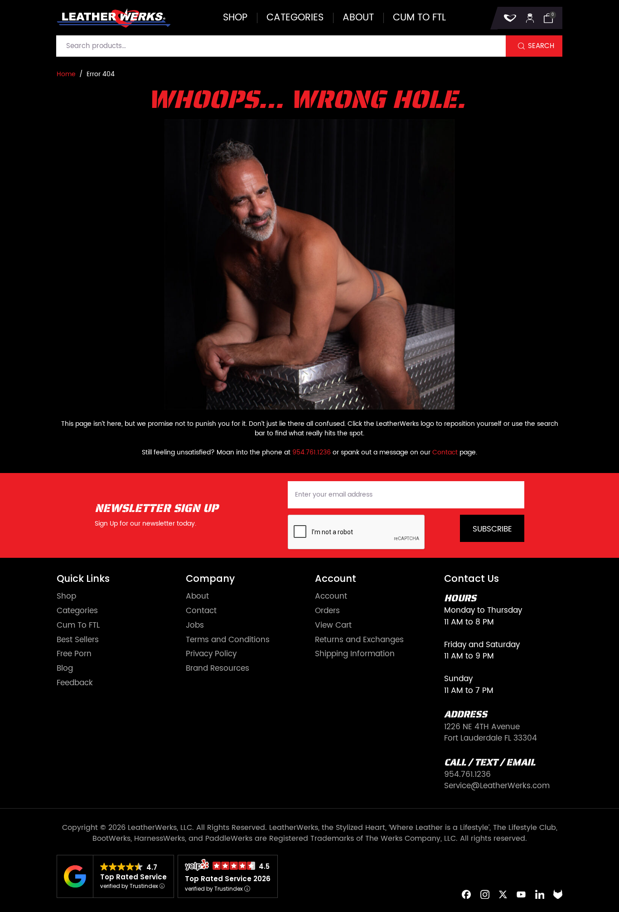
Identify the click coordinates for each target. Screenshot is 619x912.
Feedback (75, 683)
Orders (327, 611)
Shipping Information (355, 654)
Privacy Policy (211, 654)
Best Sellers (78, 640)
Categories (295, 18)
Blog (65, 668)
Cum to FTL (419, 18)
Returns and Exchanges (359, 640)
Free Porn (74, 654)
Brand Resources (217, 668)
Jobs (195, 625)
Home (66, 74)
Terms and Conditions (228, 640)
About (358, 18)
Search (541, 46)
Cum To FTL (78, 625)
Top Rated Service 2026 (228, 878)
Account (331, 596)
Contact (445, 452)
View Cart (333, 625)
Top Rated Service (133, 877)
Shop (235, 18)
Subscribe (492, 529)
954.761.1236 (311, 452)
